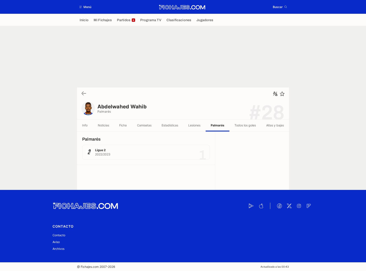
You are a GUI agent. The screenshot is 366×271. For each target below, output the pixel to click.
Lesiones (194, 125)
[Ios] (261, 206)
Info (84, 125)
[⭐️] (282, 93)
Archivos (58, 248)
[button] (85, 6)
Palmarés (217, 125)
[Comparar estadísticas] (275, 93)
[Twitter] (289, 206)
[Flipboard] (308, 206)
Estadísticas (170, 125)
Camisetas (144, 125)
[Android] (251, 206)
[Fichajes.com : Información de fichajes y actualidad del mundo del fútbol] (182, 7)
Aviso (56, 242)
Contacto (59, 235)
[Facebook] (279, 206)
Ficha (123, 125)
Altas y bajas (275, 125)
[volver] (83, 94)
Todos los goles (245, 125)
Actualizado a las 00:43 (275, 266)
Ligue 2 (100, 150)
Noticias (103, 125)
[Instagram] (299, 206)
